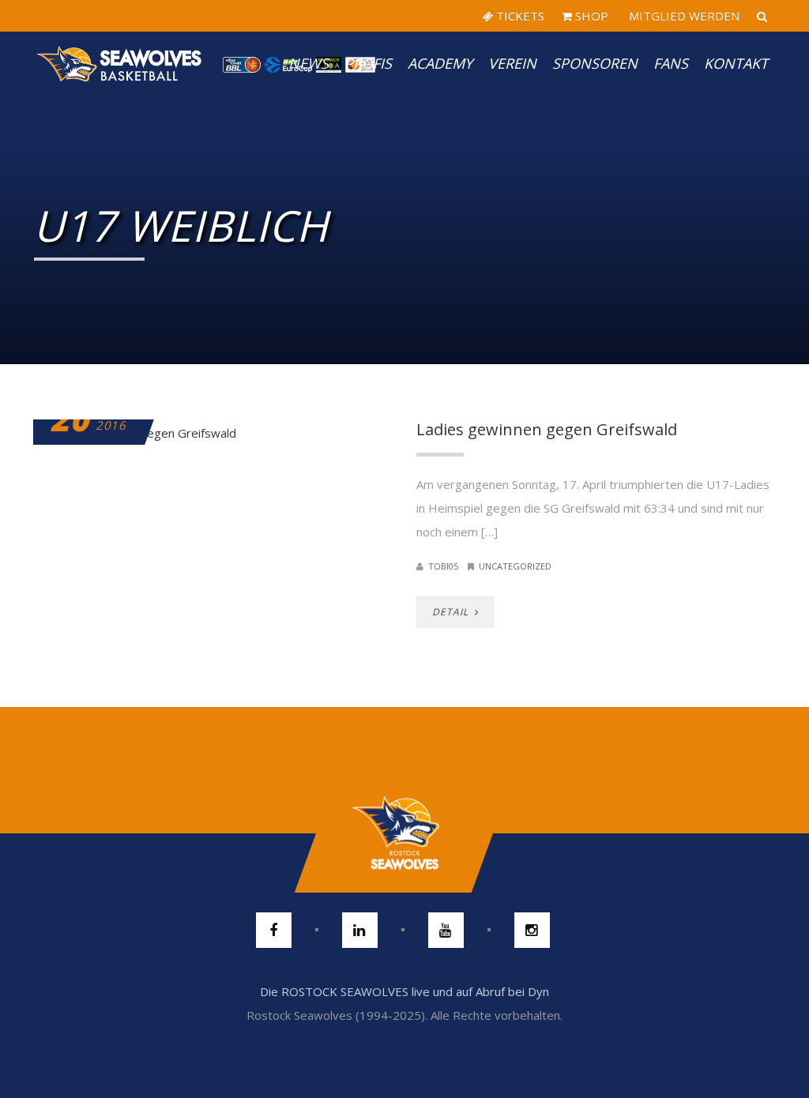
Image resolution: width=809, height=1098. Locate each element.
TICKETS (518, 16)
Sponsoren (595, 63)
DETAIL (452, 612)
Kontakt (736, 63)
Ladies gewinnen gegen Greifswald (546, 429)
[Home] (120, 63)
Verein (512, 63)
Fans (670, 63)
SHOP (590, 16)
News (308, 63)
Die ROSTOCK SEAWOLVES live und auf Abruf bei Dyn (404, 991)
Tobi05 (443, 566)
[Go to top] (404, 833)
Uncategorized (515, 566)
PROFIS (368, 63)
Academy (440, 63)
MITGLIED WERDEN (682, 16)
